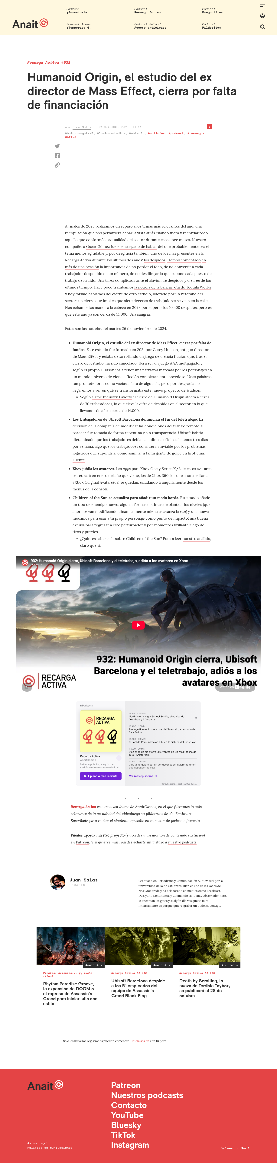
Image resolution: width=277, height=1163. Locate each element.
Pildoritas (211, 27)
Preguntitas (212, 12)
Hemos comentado (184, 260)
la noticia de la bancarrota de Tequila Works (172, 287)
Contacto (129, 1105)
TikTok (123, 1135)
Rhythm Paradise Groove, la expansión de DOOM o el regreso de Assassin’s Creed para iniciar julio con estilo (70, 993)
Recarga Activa (147, 12)
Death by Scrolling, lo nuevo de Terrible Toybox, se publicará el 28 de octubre (204, 988)
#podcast (176, 133)
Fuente (79, 459)
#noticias (156, 133)
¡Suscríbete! (78, 12)
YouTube (127, 1115)
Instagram (130, 1144)
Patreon (82, 842)
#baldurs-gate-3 (79, 133)
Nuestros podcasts (147, 1095)
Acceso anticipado (150, 27)
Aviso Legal (37, 1143)
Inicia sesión (141, 1041)
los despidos (154, 260)
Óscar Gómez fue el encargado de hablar (121, 246)
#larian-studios (111, 133)
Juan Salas (82, 127)
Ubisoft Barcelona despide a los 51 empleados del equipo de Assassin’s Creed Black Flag (138, 988)
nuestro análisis (196, 538)
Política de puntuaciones (50, 1147)
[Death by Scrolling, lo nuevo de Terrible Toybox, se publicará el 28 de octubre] (207, 946)
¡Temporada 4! (79, 27)
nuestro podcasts (182, 842)
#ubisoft (136, 133)
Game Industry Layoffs (112, 397)
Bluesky (126, 1125)
